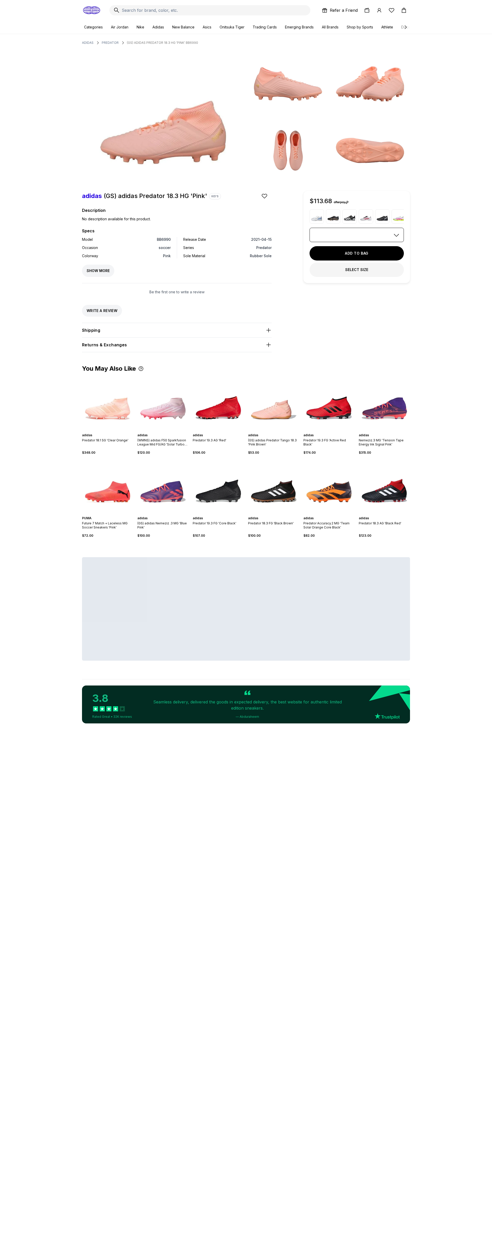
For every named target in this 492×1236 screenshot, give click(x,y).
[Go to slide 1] (103, 430)
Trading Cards (265, 27)
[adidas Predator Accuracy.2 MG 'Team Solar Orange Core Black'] (329, 485)
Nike (140, 27)
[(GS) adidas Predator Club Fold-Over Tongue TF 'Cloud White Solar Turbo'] (366, 216)
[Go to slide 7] (224, 513)
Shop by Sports (360, 27)
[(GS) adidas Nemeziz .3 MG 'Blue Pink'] (163, 485)
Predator (110, 43)
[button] (141, 369)
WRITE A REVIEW (102, 310)
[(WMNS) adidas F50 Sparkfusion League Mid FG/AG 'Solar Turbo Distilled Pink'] (163, 402)
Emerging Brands (299, 27)
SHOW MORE (98, 270)
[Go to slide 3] (107, 430)
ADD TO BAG (356, 253)
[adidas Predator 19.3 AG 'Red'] (218, 402)
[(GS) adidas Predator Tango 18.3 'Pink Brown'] (273, 402)
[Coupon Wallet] (367, 10)
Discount (408, 27)
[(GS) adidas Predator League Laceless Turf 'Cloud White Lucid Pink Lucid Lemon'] (399, 216)
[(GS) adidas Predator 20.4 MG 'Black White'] (349, 216)
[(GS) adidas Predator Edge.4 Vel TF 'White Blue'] (317, 216)
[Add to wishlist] (265, 196)
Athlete (387, 27)
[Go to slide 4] (109, 430)
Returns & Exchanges (104, 344)
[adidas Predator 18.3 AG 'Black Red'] (384, 485)
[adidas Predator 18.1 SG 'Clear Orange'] (107, 402)
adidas (88, 43)
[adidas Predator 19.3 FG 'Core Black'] (218, 485)
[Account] (379, 10)
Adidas (158, 27)
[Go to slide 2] (105, 430)
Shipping (91, 330)
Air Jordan (119, 27)
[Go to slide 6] (223, 430)
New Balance (183, 27)
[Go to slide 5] (111, 430)
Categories (93, 27)
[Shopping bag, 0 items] (404, 10)
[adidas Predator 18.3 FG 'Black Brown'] (273, 485)
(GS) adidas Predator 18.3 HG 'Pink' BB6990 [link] (162, 43)
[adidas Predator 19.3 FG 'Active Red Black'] (329, 402)
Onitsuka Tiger (232, 27)
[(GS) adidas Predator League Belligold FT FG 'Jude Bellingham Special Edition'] (333, 216)
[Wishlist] (391, 10)
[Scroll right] (405, 27)
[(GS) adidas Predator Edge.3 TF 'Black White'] (382, 216)
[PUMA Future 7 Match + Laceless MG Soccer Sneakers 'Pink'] (107, 485)
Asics (207, 27)
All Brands (330, 27)
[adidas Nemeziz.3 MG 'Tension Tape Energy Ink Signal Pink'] (384, 402)
